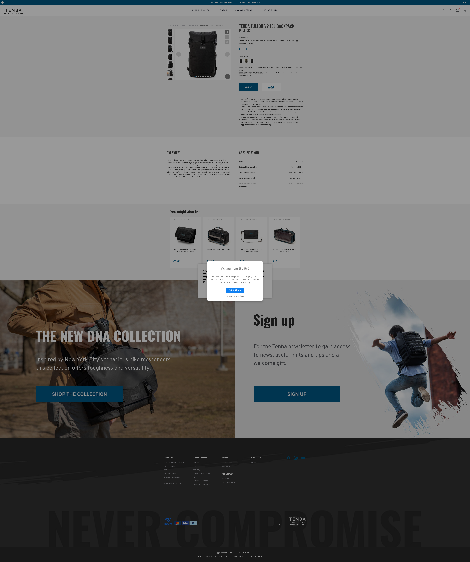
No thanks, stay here (235, 296)
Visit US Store (235, 290)
